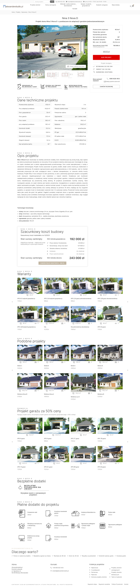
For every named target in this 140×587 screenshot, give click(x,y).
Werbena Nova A (49, 394)
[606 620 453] (107, 79)
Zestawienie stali (32, 512)
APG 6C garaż (48, 467)
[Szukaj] (52, 1)
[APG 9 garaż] (29, 426)
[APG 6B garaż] (83, 454)
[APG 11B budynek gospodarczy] (29, 314)
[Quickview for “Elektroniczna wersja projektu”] (20, 538)
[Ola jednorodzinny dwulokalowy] (83, 314)
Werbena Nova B (22, 394)
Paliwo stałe (111, 512)
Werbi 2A (100, 365)
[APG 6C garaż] (56, 454)
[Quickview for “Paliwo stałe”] (101, 513)
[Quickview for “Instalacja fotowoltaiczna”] (74, 513)
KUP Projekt (106, 57)
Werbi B (46, 365)
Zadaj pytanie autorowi (113, 81)
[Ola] (56, 314)
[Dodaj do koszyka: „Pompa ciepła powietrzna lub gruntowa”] (50, 526)
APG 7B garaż (102, 438)
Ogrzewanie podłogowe (115, 524)
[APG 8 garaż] (56, 426)
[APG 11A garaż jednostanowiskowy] (83, 286)
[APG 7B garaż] (110, 426)
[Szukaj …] (131, 6)
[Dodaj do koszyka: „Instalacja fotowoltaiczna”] (77, 513)
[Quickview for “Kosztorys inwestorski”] (47, 538)
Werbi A (73, 365)
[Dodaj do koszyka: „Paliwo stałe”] (104, 513)
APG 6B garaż (75, 467)
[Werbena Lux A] (83, 382)
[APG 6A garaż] (110, 454)
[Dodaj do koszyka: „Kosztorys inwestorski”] (50, 538)
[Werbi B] (56, 353)
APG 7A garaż (21, 467)
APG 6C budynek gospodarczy (26, 298)
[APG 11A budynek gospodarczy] (56, 286)
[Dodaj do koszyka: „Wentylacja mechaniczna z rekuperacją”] (23, 526)
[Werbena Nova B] (29, 381)
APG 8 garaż (47, 438)
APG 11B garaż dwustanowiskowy (107, 298)
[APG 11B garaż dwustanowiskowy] (110, 286)
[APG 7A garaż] (29, 454)
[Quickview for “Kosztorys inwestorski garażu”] (47, 513)
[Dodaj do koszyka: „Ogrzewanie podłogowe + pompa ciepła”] (77, 526)
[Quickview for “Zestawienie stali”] (20, 513)
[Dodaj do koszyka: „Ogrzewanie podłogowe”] (104, 526)
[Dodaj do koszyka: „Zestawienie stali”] (23, 513)
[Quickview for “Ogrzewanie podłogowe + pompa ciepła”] (74, 526)
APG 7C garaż (75, 438)
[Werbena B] (110, 381)
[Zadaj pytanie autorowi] (105, 81)
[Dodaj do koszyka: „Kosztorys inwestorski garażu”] (50, 513)
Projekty (18, 12)
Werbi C (19, 365)
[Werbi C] (29, 353)
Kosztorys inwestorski (60, 537)
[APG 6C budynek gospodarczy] (29, 286)
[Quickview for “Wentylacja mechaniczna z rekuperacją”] (20, 526)
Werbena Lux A (75, 397)
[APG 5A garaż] (110, 314)
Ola (45, 327)
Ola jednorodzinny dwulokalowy (80, 327)
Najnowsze (24, 12)
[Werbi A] (83, 353)
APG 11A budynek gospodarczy (53, 298)
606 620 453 (115, 79)
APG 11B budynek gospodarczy (26, 327)
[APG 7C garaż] (83, 426)
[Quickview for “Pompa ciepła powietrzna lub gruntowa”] (47, 526)
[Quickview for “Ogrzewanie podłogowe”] (101, 526)
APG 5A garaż (102, 327)
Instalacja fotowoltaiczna (88, 512)
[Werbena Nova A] (56, 381)
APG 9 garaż (21, 438)
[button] (52, 263)
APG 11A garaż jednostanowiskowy (81, 298)
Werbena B (101, 394)
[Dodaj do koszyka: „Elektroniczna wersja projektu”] (23, 538)
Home (13, 12)
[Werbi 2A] (110, 353)
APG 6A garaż (102, 467)
